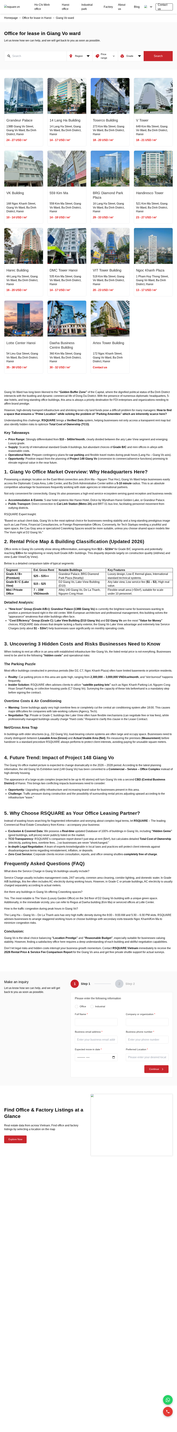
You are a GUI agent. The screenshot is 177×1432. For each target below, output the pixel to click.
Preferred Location (137, 1049)
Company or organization (140, 1014)
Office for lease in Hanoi (37, 17)
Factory (108, 6)
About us (121, 6)
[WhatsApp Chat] (168, 1400)
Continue (154, 1069)
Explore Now (15, 1139)
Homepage (11, 17)
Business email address (88, 1031)
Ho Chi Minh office (42, 6)
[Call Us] (168, 1411)
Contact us (162, 6)
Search (158, 56)
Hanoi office (65, 6)
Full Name (81, 1014)
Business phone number (140, 1031)
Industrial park (87, 6)
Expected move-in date (88, 1049)
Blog (137, 6)
